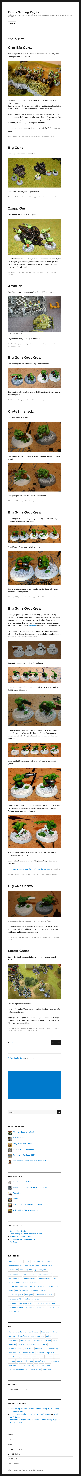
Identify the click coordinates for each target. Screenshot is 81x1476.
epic (38, 1266)
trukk (48, 1365)
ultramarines (36, 1369)
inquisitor (12, 1353)
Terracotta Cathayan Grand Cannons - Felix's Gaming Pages (33, 1420)
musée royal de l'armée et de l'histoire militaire (27, 1286)
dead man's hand (16, 1266)
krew (40, 197)
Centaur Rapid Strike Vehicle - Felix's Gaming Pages (30, 1414)
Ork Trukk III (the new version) (25, 1210)
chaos (54, 1332)
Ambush (15, 286)
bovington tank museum (42, 1261)
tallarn (30, 1365)
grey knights (28, 1349)
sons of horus (40, 1361)
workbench (27, 400)
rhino (57, 1357)
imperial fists (40, 1349)
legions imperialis (29, 1282)
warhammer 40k (25, 197)
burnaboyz (56, 1028)
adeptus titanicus (16, 1261)
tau (36, 1365)
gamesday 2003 (41, 1270)
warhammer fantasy (32, 1299)
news (11, 1291)
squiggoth (13, 1365)
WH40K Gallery (14, 1454)
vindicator (47, 1369)
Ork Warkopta (18, 1138)
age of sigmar (21, 1332)
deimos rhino (39, 1340)
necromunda (53, 1286)
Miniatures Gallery (15, 1449)
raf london (34, 1291)
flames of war (47, 1266)
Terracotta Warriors (17, 1423)
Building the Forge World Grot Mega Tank (29, 1161)
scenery (20, 1361)
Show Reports (13, 1464)
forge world (13, 1270)
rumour (12, 1361)
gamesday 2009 (45, 1278)
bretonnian (45, 1332)
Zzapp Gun (17, 208)
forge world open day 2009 (28, 1344)
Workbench (12, 1459)
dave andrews (25, 1340)
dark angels (13, 1340)
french (44, 1344)
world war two (14, 1311)
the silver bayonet (16, 1295)
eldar (55, 1340)
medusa (16, 1030)
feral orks (12, 1344)
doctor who (29, 1266)
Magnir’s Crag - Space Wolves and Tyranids (30, 1187)
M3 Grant (13, 1242)
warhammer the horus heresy (20, 1303)
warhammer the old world (45, 1303)
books (27, 1261)
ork (32, 1028)
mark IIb (27, 1357)
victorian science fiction (44, 1295)
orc (41, 1357)
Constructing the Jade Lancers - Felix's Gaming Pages (31, 1409)
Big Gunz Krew (20, 886)
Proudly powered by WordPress (33, 1470)
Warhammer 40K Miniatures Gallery (27, 1204)
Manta (15, 1199)
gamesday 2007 (15, 1278)
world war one (53, 1307)
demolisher (54, 344)
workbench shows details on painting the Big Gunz (31, 869)
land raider (40, 1353)
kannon (30, 136)
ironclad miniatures (26, 1353)
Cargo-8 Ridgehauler (18, 1231)
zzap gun (37, 136)
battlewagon (34, 1332)
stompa (22, 1365)
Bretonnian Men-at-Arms (20, 1236)
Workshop (17, 1193)
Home (10, 1435)
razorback (49, 1357)
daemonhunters (37, 1336)
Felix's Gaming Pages (23, 12)
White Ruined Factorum (22, 1182)
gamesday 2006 (45, 1274)
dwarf (48, 1340)
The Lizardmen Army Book (23, 1132)
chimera (10, 1030)
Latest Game (18, 951)
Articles (11, 1439)
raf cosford (24, 1291)
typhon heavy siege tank (18, 1369)
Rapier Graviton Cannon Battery (22, 1239)
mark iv (35, 1357)
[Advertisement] (35, 1085)
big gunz (25, 136)
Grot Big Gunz (20, 48)
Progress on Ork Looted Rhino (25, 1155)
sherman (29, 1361)
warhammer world (16, 1307)
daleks (48, 1336)
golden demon (15, 1349)
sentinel (22, 1030)
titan (42, 1365)
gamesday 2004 (15, 1274)
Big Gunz (15, 148)
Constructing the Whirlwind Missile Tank (26, 1234)
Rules (10, 1444)
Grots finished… (21, 411)
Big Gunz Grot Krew (24, 357)
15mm (11, 1332)
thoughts (29, 1295)
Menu (12, 24)
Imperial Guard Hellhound (23, 1149)
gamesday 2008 (30, 1278)
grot (19, 136)
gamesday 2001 (26, 1270)
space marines (53, 1361)
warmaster (30, 1307)
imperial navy (53, 1349)
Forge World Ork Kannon (23, 1144)
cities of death (23, 1336)
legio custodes (52, 1353)
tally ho (43, 1291)
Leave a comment (48, 136)
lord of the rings (15, 1357)
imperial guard (26, 344)
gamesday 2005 (30, 1274)
